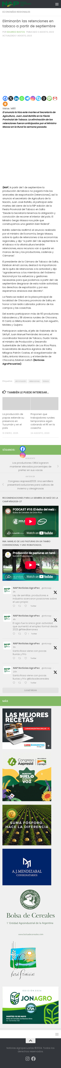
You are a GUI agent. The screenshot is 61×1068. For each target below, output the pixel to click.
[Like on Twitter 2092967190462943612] (27, 606)
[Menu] (57, 4)
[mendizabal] (26, 884)
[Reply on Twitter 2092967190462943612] (15, 606)
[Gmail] (55, 98)
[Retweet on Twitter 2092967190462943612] (21, 606)
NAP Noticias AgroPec (26, 588)
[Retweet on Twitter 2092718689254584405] (21, 683)
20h (15, 671)
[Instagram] (32, 98)
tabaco (46, 381)
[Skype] (38, 98)
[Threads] (43, 98)
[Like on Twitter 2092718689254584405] (27, 683)
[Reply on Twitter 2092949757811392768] (15, 634)
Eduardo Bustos (16, 32)
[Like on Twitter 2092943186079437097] (27, 658)
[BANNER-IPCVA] (26, 748)
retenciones (34, 381)
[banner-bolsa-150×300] (30, 935)
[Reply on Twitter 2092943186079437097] (15, 658)
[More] (5, 104)
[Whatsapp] (21, 98)
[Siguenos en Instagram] (27, 1058)
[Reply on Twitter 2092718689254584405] (15, 683)
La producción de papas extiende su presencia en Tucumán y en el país (13, 421)
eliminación (20, 381)
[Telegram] (27, 98)
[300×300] (26, 800)
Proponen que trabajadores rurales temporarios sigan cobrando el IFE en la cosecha (43, 421)
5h (14, 647)
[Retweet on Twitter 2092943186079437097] (21, 658)
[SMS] (49, 98)
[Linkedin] (16, 98)
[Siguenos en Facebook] (33, 1058)
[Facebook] (5, 98)
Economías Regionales (16, 11)
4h (14, 619)
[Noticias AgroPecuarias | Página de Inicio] (21, 4)
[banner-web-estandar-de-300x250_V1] (26, 844)
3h (14, 591)
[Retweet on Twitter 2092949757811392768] (21, 634)
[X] (10, 98)
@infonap (46, 588)
